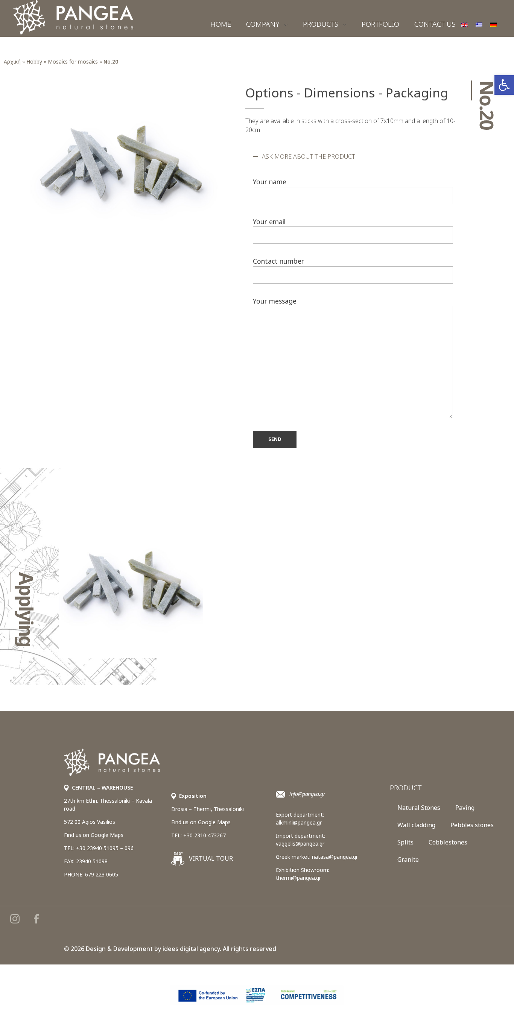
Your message (275, 300)
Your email (269, 221)
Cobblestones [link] (448, 842)
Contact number (278, 261)
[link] (504, 85)
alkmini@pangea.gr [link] (299, 822)
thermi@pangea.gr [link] (298, 877)
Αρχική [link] (12, 61)
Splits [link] (405, 842)
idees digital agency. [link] (192, 949)
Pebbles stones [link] (472, 825)
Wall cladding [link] (416, 825)
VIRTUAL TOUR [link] (210, 858)
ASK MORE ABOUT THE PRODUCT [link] (308, 156)
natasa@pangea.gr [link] (335, 856)
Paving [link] (464, 807)
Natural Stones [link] (418, 807)
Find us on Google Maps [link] (93, 834)
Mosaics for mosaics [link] (73, 61)
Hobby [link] (34, 61)
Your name (269, 181)
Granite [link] (408, 859)
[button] (353, 156)
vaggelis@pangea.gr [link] (300, 843)
